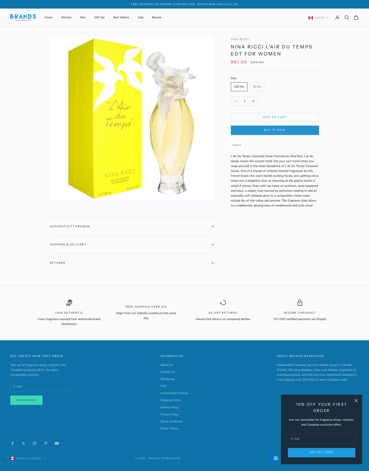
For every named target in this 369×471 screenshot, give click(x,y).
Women (66, 17)
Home (48, 17)
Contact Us (167, 372)
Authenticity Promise (174, 393)
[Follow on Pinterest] (46, 443)
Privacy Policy (169, 414)
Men (83, 17)
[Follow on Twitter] (23, 443)
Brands (156, 17)
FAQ (163, 386)
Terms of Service (171, 421)
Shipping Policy (170, 400)
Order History (169, 428)
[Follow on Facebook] (12, 443)
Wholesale (167, 379)
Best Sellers (121, 17)
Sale (141, 17)
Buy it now (275, 130)
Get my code (322, 452)
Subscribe (26, 400)
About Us (166, 365)
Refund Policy (169, 407)
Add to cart (275, 117)
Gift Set (99, 17)
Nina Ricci (240, 39)
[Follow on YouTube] (57, 443)
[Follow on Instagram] (34, 443)
